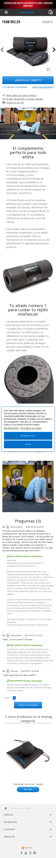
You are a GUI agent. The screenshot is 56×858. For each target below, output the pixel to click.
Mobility (13, 808)
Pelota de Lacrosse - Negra (28, 784)
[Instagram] (34, 853)
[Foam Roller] (28, 50)
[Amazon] (30, 853)
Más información (11, 428)
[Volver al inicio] (6, 808)
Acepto (28, 444)
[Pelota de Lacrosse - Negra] (28, 753)
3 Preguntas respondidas (14, 87)
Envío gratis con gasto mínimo (21, 95)
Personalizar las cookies (31, 428)
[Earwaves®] (26, 12)
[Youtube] (26, 853)
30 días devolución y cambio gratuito (24, 98)
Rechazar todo (28, 436)
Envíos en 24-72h (15, 102)
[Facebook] (21, 853)
